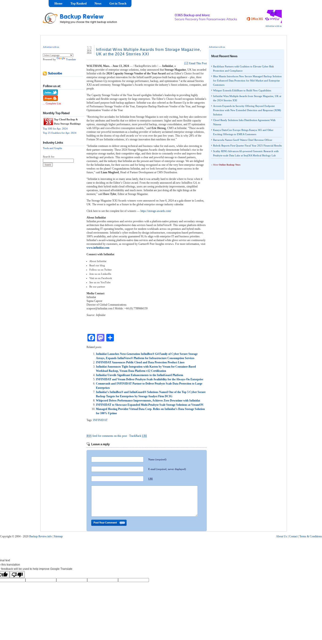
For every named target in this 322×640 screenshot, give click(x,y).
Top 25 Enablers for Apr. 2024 (59, 132)
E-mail (167, 469)
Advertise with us (273, 26)
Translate (71, 59)
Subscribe (55, 73)
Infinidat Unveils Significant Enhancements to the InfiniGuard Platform (139, 375)
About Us (281, 536)
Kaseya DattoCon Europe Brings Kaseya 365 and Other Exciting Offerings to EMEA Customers (243, 132)
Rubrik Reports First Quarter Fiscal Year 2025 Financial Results (247, 145)
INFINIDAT (100, 420)
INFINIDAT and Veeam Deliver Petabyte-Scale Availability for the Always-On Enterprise (149, 379)
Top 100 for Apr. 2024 (55, 128)
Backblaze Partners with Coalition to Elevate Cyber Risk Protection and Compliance (243, 68)
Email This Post (198, 63)
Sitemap (58, 536)
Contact (293, 536)
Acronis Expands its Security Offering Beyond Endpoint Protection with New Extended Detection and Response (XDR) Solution (247, 110)
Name (157, 459)
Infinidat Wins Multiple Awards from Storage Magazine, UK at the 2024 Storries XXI (247, 98)
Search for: (49, 156)
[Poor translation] (17, 574)
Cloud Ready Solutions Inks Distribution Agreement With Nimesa (244, 122)
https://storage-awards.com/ (155, 211)
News (98, 3)
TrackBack (138, 435)
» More (225, 164)
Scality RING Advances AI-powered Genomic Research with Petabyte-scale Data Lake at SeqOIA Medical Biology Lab (246, 153)
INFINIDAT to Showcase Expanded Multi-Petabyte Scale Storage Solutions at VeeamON (149, 404)
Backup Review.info (40, 536)
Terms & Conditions (310, 536)
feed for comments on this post (107, 435)
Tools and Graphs (52, 148)
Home (58, 3)
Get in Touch (117, 3)
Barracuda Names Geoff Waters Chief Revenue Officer (242, 139)
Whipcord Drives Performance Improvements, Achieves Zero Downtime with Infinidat (148, 400)
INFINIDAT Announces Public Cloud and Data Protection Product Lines (140, 362)
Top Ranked (78, 3)
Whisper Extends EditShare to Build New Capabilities (242, 90)
